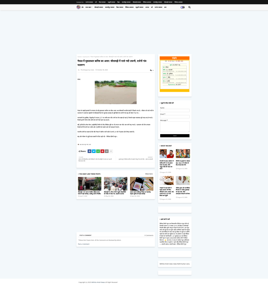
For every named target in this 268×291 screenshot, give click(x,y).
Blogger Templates (93, 287)
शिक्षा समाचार (119, 7)
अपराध (147, 7)
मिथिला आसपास (147, 2)
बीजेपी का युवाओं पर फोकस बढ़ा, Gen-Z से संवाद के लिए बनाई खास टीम (183, 163)
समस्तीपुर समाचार (126, 2)
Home (79, 57)
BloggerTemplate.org (119, 287)
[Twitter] (94, 151)
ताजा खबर (88, 7)
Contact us (80, 2)
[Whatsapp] (98, 151)
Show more (149, 174)
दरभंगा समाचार (89, 2)
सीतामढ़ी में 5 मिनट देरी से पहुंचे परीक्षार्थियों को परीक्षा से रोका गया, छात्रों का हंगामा (115, 193)
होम (82, 7)
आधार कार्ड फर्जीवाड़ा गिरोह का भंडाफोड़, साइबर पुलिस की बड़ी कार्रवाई (140, 193)
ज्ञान (165, 7)
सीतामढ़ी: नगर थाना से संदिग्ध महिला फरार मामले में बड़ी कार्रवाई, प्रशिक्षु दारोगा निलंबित (89, 193)
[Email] (107, 151)
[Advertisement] (134, 27)
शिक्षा (118, 2)
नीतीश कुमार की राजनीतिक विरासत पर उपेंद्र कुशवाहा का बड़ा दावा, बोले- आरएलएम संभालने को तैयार (183, 191)
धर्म (96, 2)
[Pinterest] (102, 151)
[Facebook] (89, 151)
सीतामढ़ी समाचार (137, 2)
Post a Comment (83, 244)
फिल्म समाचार (102, 2)
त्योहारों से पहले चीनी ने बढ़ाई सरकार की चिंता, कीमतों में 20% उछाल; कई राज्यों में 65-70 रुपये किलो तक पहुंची (167, 191)
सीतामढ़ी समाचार (98, 7)
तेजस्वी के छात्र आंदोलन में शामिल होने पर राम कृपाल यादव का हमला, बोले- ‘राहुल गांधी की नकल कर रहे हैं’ (167, 165)
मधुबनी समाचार (111, 2)
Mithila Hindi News (98, 282)
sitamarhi (86, 57)
